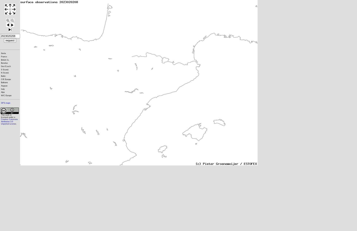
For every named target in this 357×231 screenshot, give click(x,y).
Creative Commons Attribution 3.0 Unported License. (9, 121)
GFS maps (5, 103)
